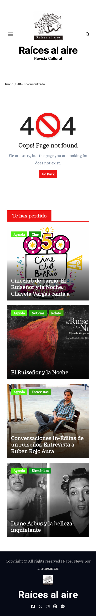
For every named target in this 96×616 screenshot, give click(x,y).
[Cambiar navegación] (10, 34)
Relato (56, 313)
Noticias (38, 313)
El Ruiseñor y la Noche (39, 372)
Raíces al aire (48, 50)
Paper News (73, 561)
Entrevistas (40, 391)
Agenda (19, 234)
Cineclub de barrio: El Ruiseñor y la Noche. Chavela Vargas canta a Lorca (40, 290)
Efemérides (40, 470)
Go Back (48, 174)
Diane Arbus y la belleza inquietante (41, 526)
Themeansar (47, 568)
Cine (35, 234)
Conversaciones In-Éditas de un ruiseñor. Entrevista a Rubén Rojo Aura (47, 444)
